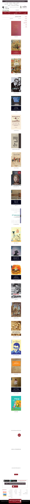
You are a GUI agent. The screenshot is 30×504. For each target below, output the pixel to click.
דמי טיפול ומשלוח (10, 493)
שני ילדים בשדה (16, 317)
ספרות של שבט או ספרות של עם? (16, 430)
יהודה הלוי (16, 36)
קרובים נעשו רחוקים (16, 336)
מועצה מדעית (20, 492)
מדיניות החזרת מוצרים (10, 496)
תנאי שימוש (16, 492)
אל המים (16, 205)
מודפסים (6, 7)
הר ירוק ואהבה (16, 261)
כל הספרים (25, 13)
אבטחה (11, 497)
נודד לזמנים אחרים (16, 186)
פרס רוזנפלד (6, 4)
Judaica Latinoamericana (16, 449)
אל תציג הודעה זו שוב (18, 502)
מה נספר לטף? (16, 242)
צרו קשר (20, 491)
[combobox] (13, 7)
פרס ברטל (10, 4)
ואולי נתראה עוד (16, 130)
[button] (7, 18)
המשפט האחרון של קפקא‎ (16, 149)
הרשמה (7, 483)
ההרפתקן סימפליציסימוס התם (16, 467)
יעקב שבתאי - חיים (16, 355)
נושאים (9, 12)
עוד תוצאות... (16, 474)
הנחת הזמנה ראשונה (10, 491)
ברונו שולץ (16, 299)
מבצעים (5, 12)
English (9, 5)
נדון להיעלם (16, 374)
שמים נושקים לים (16, 224)
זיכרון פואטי (16, 280)
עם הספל (16, 74)
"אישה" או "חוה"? (16, 392)
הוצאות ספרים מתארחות (25, 493)
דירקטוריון (20, 493)
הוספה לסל (16, 34)
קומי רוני (16, 111)
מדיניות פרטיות (15, 491)
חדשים (20, 12)
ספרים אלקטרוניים (15, 13)
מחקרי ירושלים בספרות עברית (16, 55)
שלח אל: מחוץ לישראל (14, 5)
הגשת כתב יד (16, 4)
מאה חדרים (16, 411)
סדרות (27, 491)
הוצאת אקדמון (26, 492)
